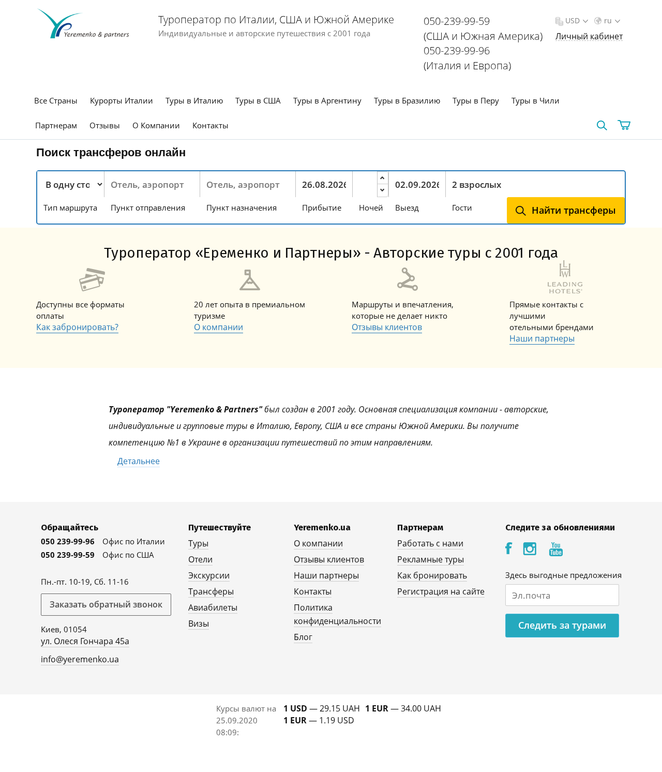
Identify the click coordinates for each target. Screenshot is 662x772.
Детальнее (138, 461)
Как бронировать (432, 575)
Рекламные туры (430, 559)
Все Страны (56, 100)
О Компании (156, 125)
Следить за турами (562, 625)
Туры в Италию (194, 100)
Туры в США (258, 100)
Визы (198, 623)
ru (608, 20)
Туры (198, 543)
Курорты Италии (121, 100)
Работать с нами (430, 543)
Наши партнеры (542, 338)
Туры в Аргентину (327, 100)
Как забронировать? (77, 327)
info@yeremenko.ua (80, 659)
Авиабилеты (212, 607)
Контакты (210, 125)
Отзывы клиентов (387, 327)
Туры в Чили (535, 100)
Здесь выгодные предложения (563, 575)
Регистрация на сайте (441, 591)
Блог (303, 637)
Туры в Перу (476, 100)
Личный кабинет (589, 36)
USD (572, 20)
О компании (218, 327)
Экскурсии (209, 575)
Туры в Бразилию (407, 100)
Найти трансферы (574, 210)
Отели (200, 559)
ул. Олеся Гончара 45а (85, 641)
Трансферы (211, 591)
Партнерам (56, 125)
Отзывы (104, 125)
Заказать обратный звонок (106, 604)
